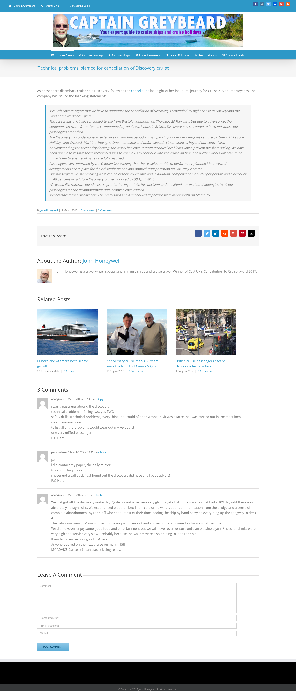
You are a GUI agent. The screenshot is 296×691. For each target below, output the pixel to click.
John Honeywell (49, 210)
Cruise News (88, 210)
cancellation (140, 91)
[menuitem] (22, 6)
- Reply (99, 399)
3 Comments (105, 210)
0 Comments (71, 371)
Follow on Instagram (150, 674)
